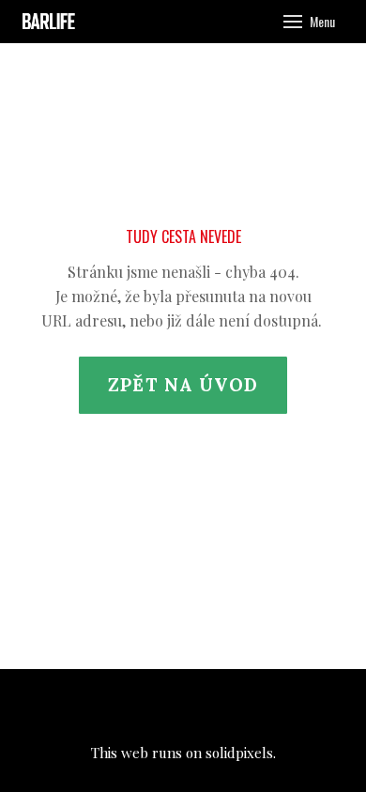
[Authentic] (51, 21)
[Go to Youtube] (233, 706)
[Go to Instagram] (183, 706)
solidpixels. (241, 752)
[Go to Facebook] (132, 706)
